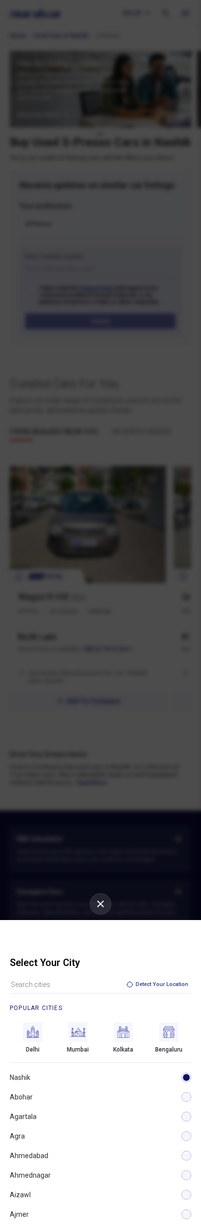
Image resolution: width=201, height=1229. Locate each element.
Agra (17, 1136)
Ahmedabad (29, 1156)
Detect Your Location (162, 984)
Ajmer (19, 1214)
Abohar (21, 1097)
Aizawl (20, 1195)
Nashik (20, 1077)
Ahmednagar (30, 1175)
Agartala (23, 1116)
